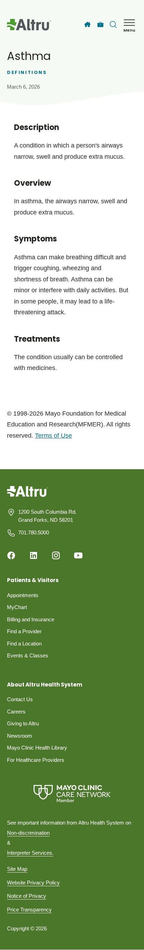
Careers (16, 712)
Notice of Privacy (26, 896)
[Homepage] (27, 497)
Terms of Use (53, 435)
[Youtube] (78, 555)
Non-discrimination (28, 833)
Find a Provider (24, 631)
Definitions (27, 72)
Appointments (22, 595)
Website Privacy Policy (33, 883)
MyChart (17, 607)
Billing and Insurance (30, 619)
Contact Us (20, 699)
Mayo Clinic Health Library (37, 748)
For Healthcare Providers (35, 760)
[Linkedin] (33, 555)
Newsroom (19, 736)
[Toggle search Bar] (113, 24)
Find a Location (24, 644)
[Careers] (100, 24)
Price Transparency (29, 910)
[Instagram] (56, 555)
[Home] (87, 24)
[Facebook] (11, 555)
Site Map (17, 869)
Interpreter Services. (30, 853)
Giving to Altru (23, 723)
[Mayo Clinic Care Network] (72, 793)
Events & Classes (27, 655)
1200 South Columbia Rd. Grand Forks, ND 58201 (47, 516)
